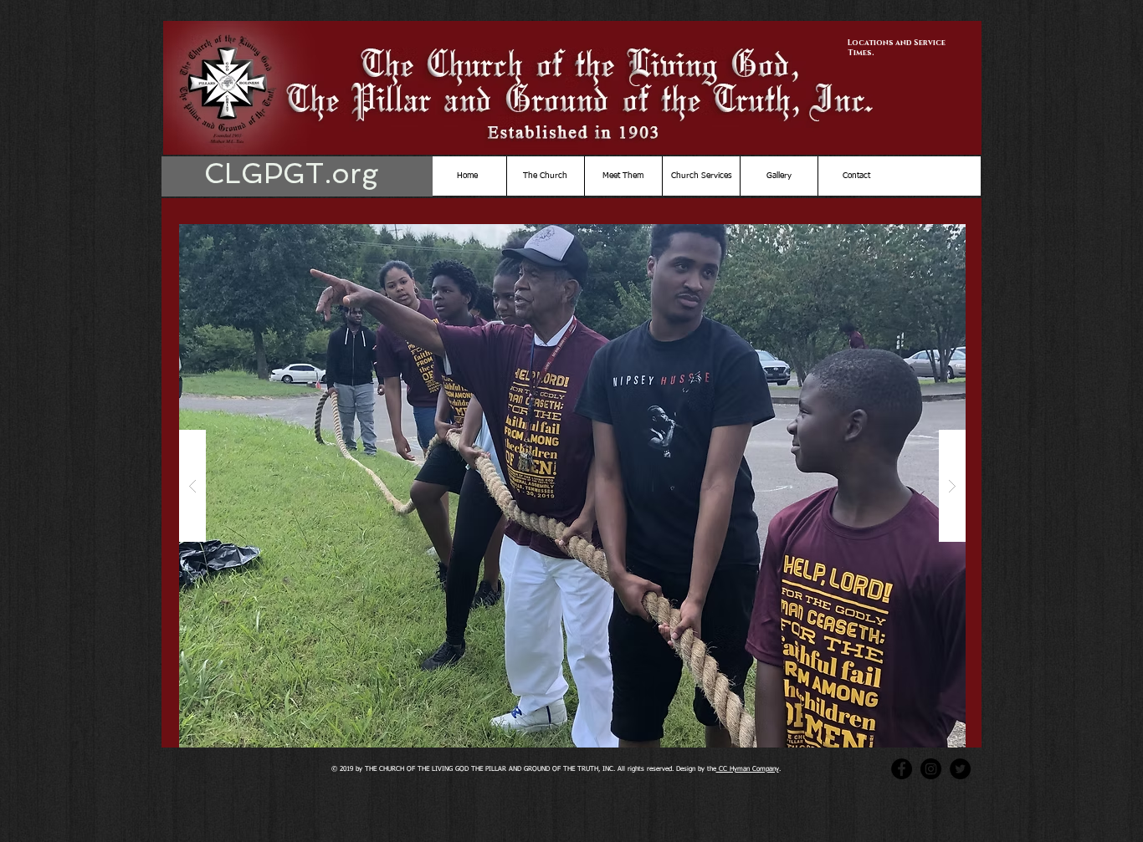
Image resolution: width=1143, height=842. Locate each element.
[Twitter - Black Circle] (960, 768)
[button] (572, 486)
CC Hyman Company (747, 769)
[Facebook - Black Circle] (901, 768)
